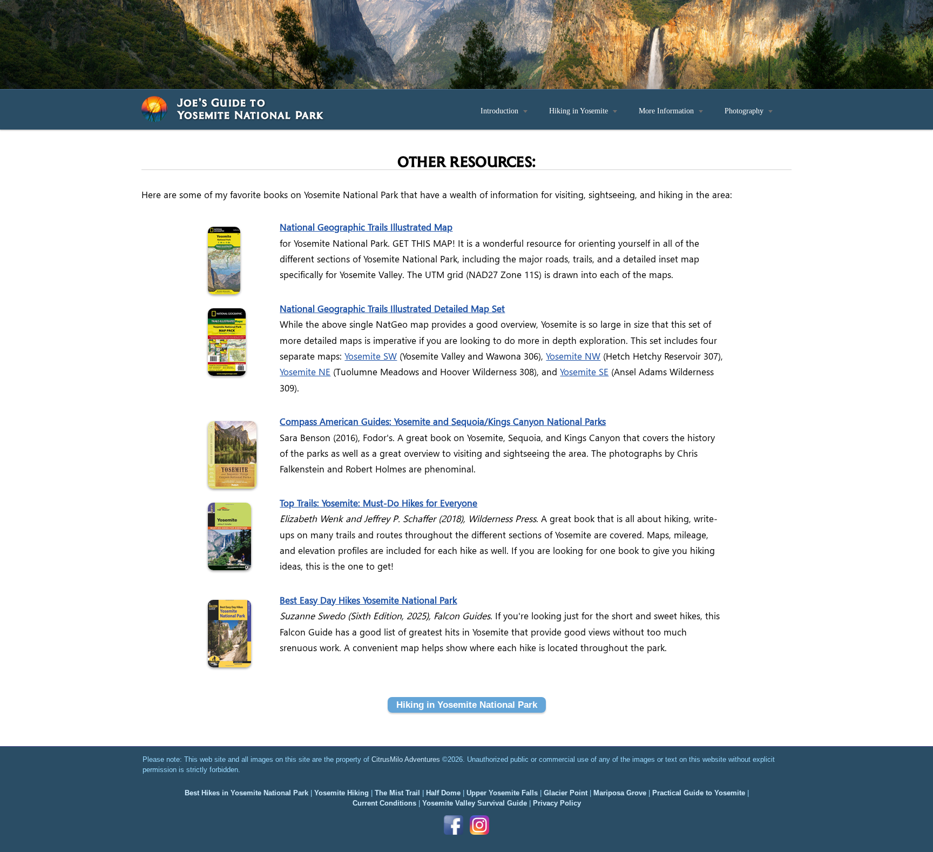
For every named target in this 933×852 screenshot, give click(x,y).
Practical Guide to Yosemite (698, 793)
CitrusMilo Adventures (405, 759)
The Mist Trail (397, 793)
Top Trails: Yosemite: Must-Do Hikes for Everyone (378, 503)
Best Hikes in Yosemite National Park (246, 793)
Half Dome (443, 793)
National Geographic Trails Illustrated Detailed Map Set (392, 308)
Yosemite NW (573, 356)
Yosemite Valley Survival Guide (474, 803)
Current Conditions (384, 803)
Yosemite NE (305, 372)
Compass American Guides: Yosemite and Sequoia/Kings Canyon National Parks (443, 421)
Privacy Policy (557, 803)
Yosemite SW (370, 356)
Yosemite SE (584, 372)
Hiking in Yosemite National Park (466, 704)
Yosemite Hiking (341, 793)
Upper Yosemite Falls (502, 793)
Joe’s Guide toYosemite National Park (250, 108)
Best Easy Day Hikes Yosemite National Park (368, 600)
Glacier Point (565, 793)
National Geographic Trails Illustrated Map (366, 227)
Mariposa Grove (619, 793)
